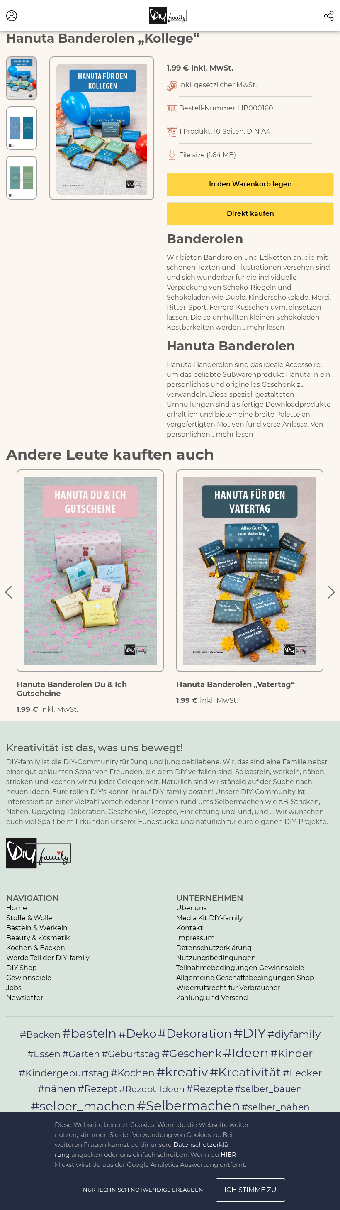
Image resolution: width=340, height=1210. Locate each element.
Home (16, 908)
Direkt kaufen (250, 214)
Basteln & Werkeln (37, 928)
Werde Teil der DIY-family (48, 958)
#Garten (81, 1054)
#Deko (137, 1034)
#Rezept (97, 1089)
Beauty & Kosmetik (38, 938)
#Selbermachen (188, 1106)
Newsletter (24, 998)
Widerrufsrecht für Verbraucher (228, 988)
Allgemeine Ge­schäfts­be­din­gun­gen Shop (245, 978)
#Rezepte (209, 1089)
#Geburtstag (131, 1054)
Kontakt (189, 928)
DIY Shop (21, 968)
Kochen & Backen (35, 948)
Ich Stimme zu (250, 1190)
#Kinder (291, 1053)
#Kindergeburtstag (64, 1073)
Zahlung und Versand (212, 998)
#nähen (57, 1089)
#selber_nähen (276, 1107)
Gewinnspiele (28, 978)
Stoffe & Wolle (29, 918)
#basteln (89, 1033)
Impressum (195, 938)
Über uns (191, 908)
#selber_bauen (268, 1088)
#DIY (249, 1033)
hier (228, 1155)
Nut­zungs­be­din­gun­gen (216, 958)
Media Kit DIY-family (209, 918)
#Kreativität (245, 1072)
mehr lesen (265, 327)
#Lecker (302, 1073)
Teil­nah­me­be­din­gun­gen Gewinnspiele (240, 968)
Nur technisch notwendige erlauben (143, 1189)
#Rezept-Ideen (152, 1088)
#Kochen (133, 1073)
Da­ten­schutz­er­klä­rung (214, 948)
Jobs (14, 988)
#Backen (40, 1034)
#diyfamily (294, 1034)
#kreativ (182, 1072)
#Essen (44, 1054)
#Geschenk (191, 1053)
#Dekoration (195, 1034)
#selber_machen (83, 1105)
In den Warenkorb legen (250, 184)
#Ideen (246, 1053)
